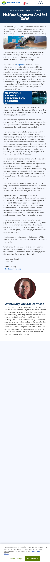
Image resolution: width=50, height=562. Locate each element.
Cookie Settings (16, 558)
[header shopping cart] (40, 3)
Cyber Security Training (12, 269)
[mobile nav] (46, 3)
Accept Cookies (32, 558)
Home (10, 10)
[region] (25, 553)
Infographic (20, 64)
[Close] (46, 547)
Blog (16, 10)
